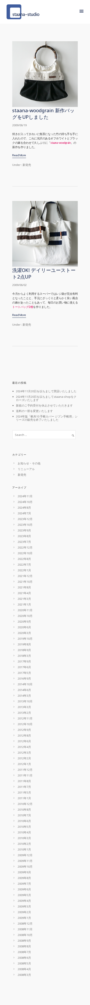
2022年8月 (24, 559)
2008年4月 (24, 969)
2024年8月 (24, 508)
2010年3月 (24, 838)
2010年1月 (24, 849)
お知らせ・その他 (29, 463)
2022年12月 (25, 547)
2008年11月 (25, 929)
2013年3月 (24, 707)
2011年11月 (25, 775)
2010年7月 (24, 815)
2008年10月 (25, 935)
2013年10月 (25, 701)
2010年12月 (25, 804)
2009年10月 (25, 866)
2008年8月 (24, 946)
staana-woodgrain (60, 143)
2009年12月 (25, 855)
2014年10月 (25, 684)
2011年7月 (24, 787)
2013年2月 (24, 713)
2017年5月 (24, 673)
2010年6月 (24, 821)
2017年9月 (24, 661)
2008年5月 (24, 963)
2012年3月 (24, 753)
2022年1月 (24, 570)
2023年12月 (25, 519)
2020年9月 (24, 621)
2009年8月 (24, 878)
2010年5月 (24, 827)
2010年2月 (24, 844)
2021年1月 (24, 604)
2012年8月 (24, 735)
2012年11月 (25, 718)
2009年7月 (24, 884)
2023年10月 (25, 525)
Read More (19, 155)
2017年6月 (24, 667)
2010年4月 (24, 832)
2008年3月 (24, 975)
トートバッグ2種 (22, 307)
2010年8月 (24, 809)
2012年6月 (24, 741)
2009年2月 (24, 912)
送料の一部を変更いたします (34, 411)
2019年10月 (25, 639)
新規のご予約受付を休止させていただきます (44, 405)
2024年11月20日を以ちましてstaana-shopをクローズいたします (46, 398)
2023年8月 (24, 536)
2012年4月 (24, 747)
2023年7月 (24, 542)
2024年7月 (24, 513)
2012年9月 (24, 730)
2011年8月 (24, 781)
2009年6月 (24, 889)
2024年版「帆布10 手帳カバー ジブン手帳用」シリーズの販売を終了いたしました (47, 418)
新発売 (26, 165)
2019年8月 (24, 644)
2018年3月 (24, 656)
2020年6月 (24, 627)
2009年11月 (25, 861)
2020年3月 (24, 633)
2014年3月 (24, 696)
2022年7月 (24, 564)
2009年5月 (24, 895)
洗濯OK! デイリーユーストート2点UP (44, 273)
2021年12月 (25, 576)
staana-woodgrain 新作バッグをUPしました (43, 113)
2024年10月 (25, 502)
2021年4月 (24, 593)
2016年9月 (24, 678)
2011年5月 (24, 792)
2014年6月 (24, 690)
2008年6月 (24, 958)
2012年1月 (24, 764)
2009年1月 (24, 918)
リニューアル (26, 469)
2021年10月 (25, 582)
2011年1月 (24, 798)
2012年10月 (25, 724)
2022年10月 (25, 553)
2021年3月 (24, 599)
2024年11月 (25, 496)
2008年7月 (24, 952)
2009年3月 (24, 906)
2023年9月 (24, 530)
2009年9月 (24, 872)
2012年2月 (24, 758)
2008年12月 (25, 923)
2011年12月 (25, 770)
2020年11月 (25, 610)
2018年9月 (24, 650)
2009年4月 (24, 901)
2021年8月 (24, 587)
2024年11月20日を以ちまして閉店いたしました (46, 391)
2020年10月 (25, 616)
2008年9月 (24, 941)
